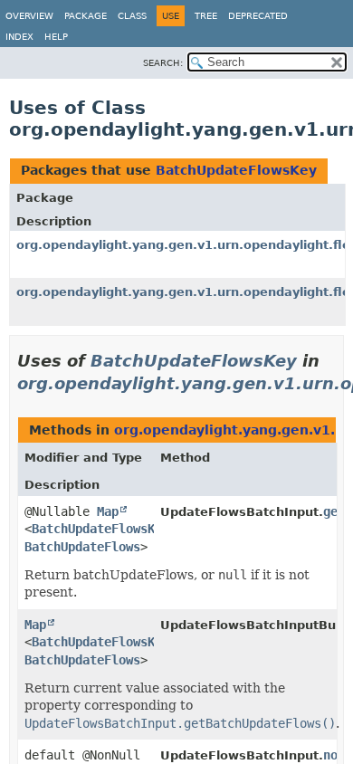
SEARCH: (163, 63)
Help (56, 37)
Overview (29, 16)
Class (132, 16)
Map (108, 511)
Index (19, 37)
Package (85, 16)
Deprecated (258, 16)
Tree (206, 16)
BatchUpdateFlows (82, 547)
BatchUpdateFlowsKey (236, 170)
